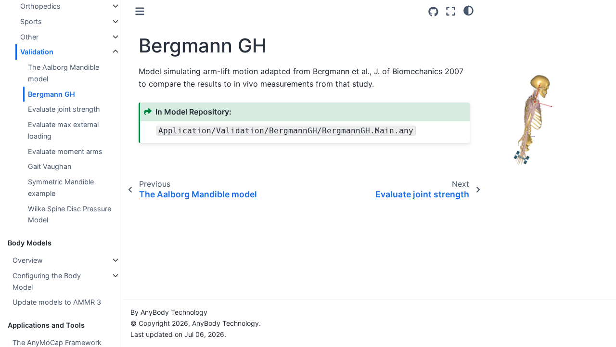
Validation (36, 52)
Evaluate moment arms (65, 151)
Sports (31, 21)
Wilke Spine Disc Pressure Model (69, 214)
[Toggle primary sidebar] (140, 11)
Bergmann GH (51, 94)
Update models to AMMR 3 (57, 302)
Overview (28, 260)
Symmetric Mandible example (61, 187)
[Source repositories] (433, 12)
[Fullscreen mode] (451, 11)
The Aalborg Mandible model (63, 73)
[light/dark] (468, 10)
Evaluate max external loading (63, 130)
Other (29, 37)
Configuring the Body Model (47, 281)
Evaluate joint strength (64, 109)
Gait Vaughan (49, 166)
